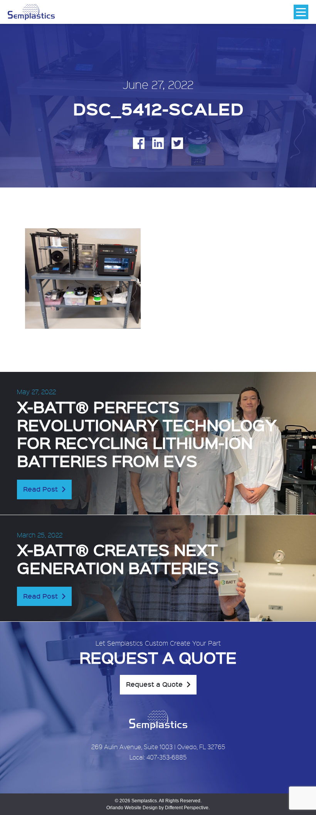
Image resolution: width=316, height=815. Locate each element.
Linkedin (158, 143)
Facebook (139, 143)
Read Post (40, 489)
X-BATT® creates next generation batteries (118, 558)
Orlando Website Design (132, 807)
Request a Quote (154, 684)
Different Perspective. (187, 807)
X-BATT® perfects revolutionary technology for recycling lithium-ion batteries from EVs (147, 433)
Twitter (177, 143)
